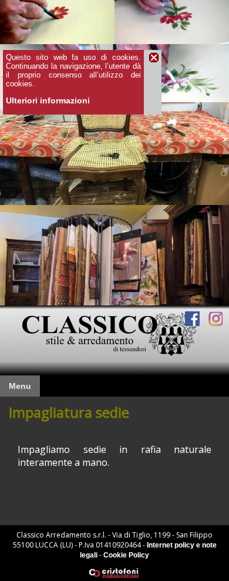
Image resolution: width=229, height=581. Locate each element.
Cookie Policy (126, 555)
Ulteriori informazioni (48, 100)
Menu (20, 386)
